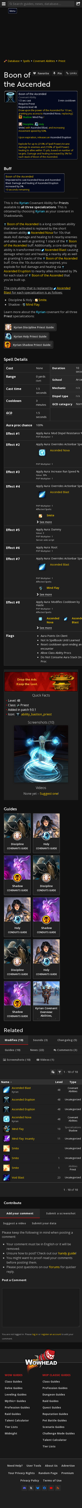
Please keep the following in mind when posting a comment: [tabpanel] (39, 1285)
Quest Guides (52, 1407)
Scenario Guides (53, 1427)
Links (73, 73)
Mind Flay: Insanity (23, 1138)
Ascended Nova (60, 450)
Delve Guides (14, 1388)
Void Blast (18, 1177)
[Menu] (4, 4)
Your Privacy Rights (21, 1473)
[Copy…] (53, 1072)
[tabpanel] (41, 1131)
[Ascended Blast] (6, 1089)
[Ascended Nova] (6, 1119)
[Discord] (24, 1488)
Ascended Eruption (23, 1099)
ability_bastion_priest (36, 714)
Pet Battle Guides (55, 1420)
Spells (26, 61)
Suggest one (49, 793)
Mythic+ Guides (15, 1401)
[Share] (78, 4)
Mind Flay (18, 1129)
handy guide (67, 1253)
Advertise (68, 1465)
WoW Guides (14, 1375)
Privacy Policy (29, 1480)
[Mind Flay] (6, 1129)
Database (14, 61)
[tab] (14, 1040)
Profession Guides (17, 1407)
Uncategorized (73, 1099)
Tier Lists (11, 1427)
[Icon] (10, 97)
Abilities (73, 1166)
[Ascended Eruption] (6, 1099)
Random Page (48, 1473)
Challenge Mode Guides (59, 1433)
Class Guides (13, 1381)
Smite (15, 1148)
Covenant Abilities (44, 61)
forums (54, 1267)
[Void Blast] (6, 1177)
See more (46, 522)
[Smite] (6, 1148)
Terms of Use (52, 1480)
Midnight (11, 1433)
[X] (31, 1488)
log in (35, 1334)
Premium (67, 1473)
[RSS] (58, 1488)
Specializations (73, 1127)
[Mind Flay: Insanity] (6, 1138)
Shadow (73, 1130)
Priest (61, 61)
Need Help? (15, 1465)
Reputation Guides (55, 1414)
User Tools (34, 1465)
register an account (51, 1334)
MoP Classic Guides (57, 1375)
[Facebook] (44, 1488)
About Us (51, 1465)
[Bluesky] (38, 1488)
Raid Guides (13, 1414)
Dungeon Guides (54, 1394)
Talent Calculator (17, 1420)
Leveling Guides (16, 1394)
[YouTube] (51, 1488)
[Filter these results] (60, 1072)
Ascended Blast (59, 492)
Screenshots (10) (41, 722)
